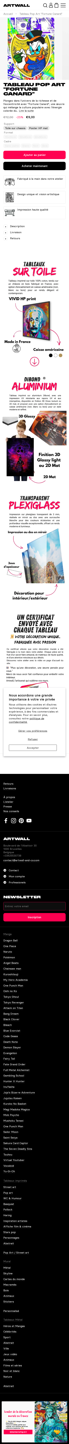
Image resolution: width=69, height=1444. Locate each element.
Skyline (8, 1273)
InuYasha (8, 1086)
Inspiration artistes (15, 1221)
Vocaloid (8, 1165)
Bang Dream (11, 1013)
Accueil (8, 13)
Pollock (7, 1209)
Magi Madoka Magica (16, 1109)
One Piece (9, 946)
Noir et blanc (11, 1371)
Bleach (7, 1025)
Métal (7, 1267)
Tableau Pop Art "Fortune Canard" (40, 13)
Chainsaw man (12, 968)
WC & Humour (12, 1198)
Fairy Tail (9, 1058)
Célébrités (9, 1331)
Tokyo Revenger (13, 1002)
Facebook (5, 820)
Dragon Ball (10, 940)
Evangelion (10, 1053)
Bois (6, 1290)
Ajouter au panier (34, 155)
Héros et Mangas (14, 1326)
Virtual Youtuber (13, 1160)
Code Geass (10, 1036)
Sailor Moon (10, 1132)
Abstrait (8, 1243)
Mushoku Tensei (13, 1120)
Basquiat (8, 1204)
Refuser (33, 739)
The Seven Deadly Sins (17, 1148)
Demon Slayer (12, 1047)
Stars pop (9, 1232)
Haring (7, 1215)
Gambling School (13, 1075)
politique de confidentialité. (26, 720)
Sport (7, 1337)
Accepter (33, 747)
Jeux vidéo (10, 1354)
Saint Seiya (10, 1137)
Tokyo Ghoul (11, 996)
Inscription (34, 917)
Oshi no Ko (10, 991)
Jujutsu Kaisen (12, 1098)
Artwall (16, 5)
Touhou (7, 1154)
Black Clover (11, 1019)
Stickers (8, 1301)
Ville (6, 1348)
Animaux (8, 1295)
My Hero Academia (15, 979)
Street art (9, 1187)
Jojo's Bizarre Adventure (19, 1092)
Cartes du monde (14, 1279)
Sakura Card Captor (15, 1143)
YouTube (28, 820)
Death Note (10, 1041)
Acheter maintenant (35, 166)
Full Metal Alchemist (16, 1070)
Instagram (13, 820)
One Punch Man (13, 985)
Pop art (8, 1192)
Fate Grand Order (14, 1064)
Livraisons (9, 788)
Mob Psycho (11, 1115)
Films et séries (12, 1365)
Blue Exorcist (11, 1030)
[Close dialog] (65, 1404)
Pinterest (21, 820)
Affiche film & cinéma (17, 1226)
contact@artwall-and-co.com (21, 860)
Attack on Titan (13, 1008)
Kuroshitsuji (10, 974)
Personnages (11, 1237)
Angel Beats (11, 963)
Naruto (7, 951)
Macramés (9, 1284)
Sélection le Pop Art (18, 1432)
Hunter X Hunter (14, 1081)
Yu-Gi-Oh (9, 1171)
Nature (7, 1376)
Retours (8, 783)
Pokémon (9, 957)
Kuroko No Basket (14, 1103)
